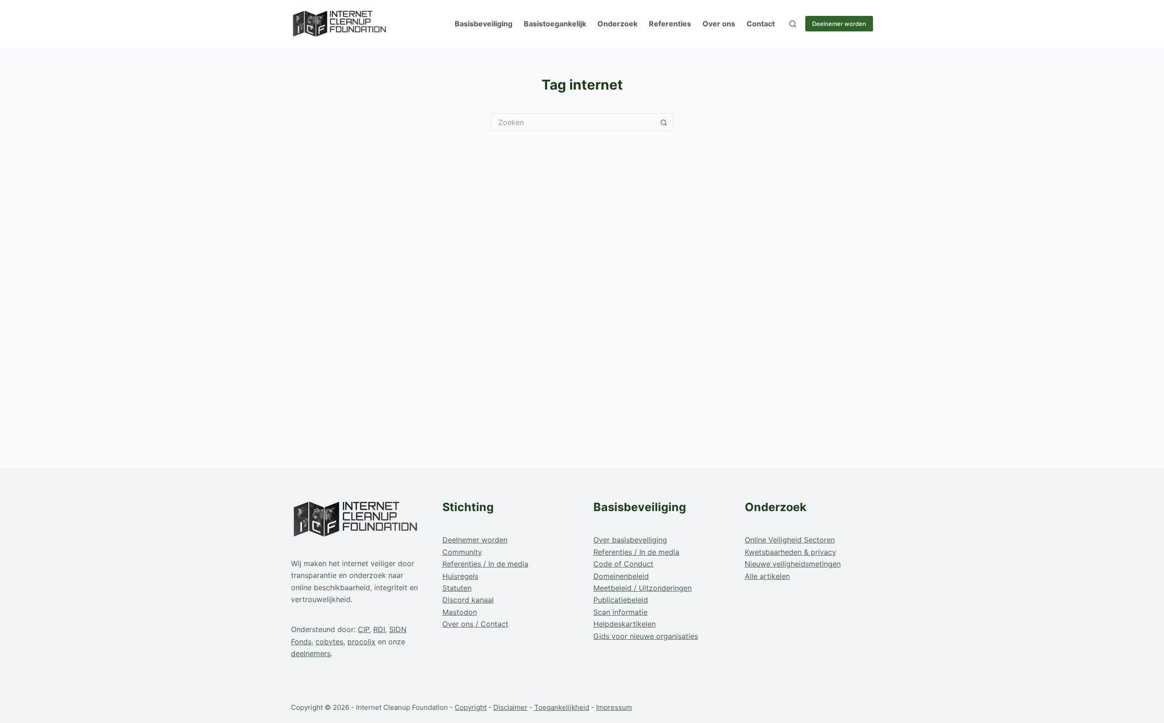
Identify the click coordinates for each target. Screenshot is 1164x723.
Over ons (718, 23)
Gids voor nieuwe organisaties (645, 636)
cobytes (329, 641)
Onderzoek (617, 23)
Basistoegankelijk (555, 23)
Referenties (670, 23)
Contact (761, 23)
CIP (363, 629)
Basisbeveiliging (483, 23)
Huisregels (460, 576)
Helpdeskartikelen (624, 623)
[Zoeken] (792, 23)
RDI (379, 629)
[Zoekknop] (664, 122)
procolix (361, 641)
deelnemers (311, 653)
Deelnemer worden (839, 23)
